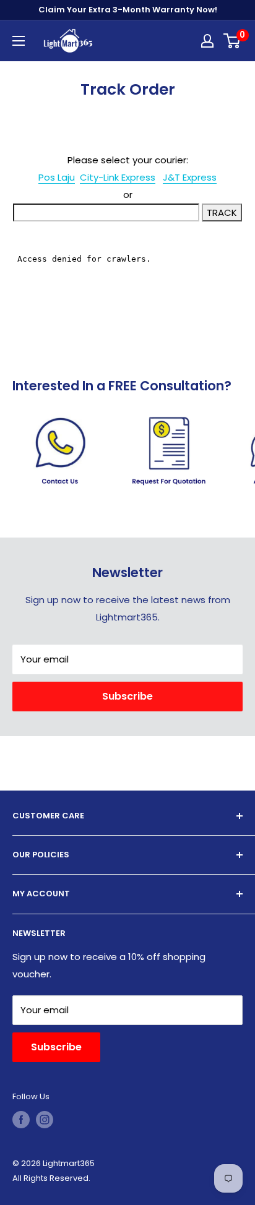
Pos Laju (56, 177)
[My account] (207, 41)
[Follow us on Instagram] (44, 1119)
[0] (232, 40)
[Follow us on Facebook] (21, 1119)
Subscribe (127, 696)
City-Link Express (117, 177)
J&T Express (190, 177)
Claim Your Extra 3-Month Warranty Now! (127, 9)
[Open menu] (18, 41)
